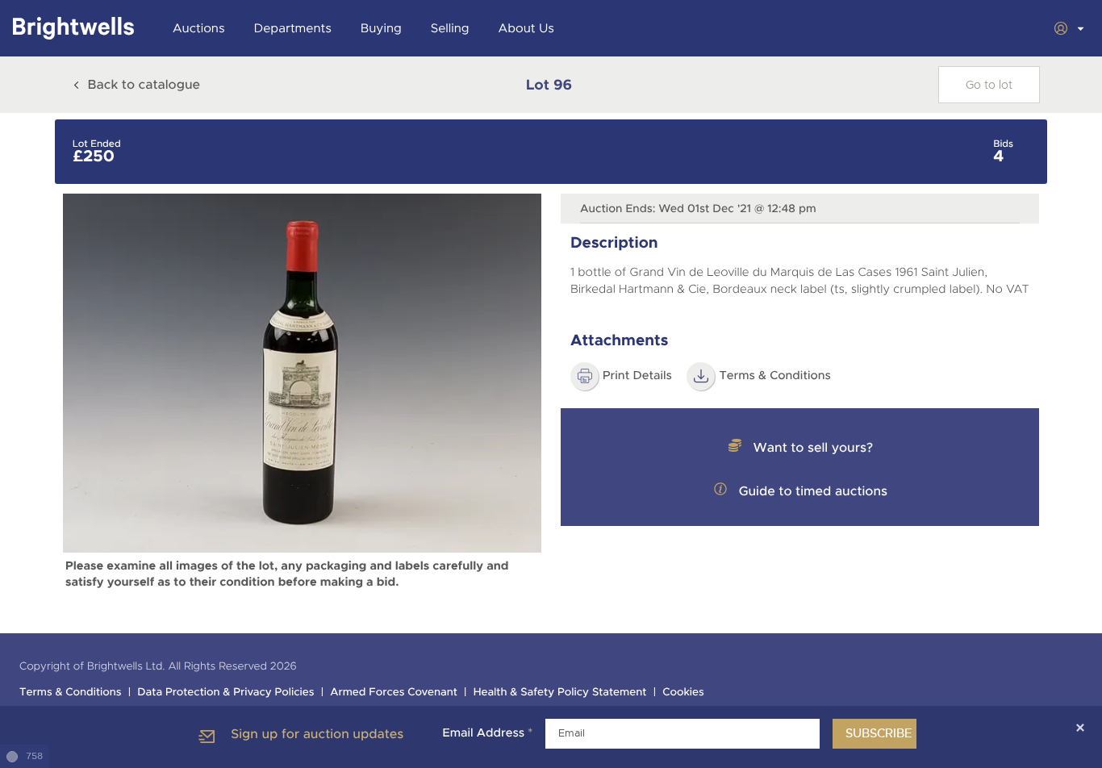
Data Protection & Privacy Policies (225, 692)
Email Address (487, 733)
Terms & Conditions (775, 376)
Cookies (683, 692)
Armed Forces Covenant (393, 692)
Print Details (637, 376)
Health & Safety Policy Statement (560, 692)
